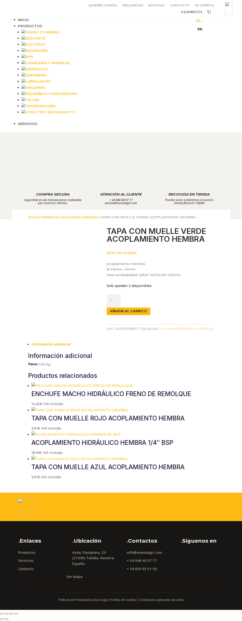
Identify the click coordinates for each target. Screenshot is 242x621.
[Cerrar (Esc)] (16, 613)
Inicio (23, 20)
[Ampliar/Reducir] (2, 613)
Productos (30, 26)
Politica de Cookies (124, 600)
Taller (32, 100)
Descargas (132, 5)
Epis (29, 56)
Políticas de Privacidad (74, 600)
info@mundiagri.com (144, 552)
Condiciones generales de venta (161, 600)
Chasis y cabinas (42, 32)
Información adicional (51, 344)
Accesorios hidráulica (80, 217)
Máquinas (35, 87)
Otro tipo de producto (50, 112)
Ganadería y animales (47, 63)
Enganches (36, 50)
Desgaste (35, 38)
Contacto (180, 5)
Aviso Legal (100, 600)
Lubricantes (38, 81)
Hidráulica (36, 69)
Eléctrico (35, 44)
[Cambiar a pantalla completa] (7, 613)
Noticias (156, 5)
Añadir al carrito (128, 311)
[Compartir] (11, 613)
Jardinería (36, 75)
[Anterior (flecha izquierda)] (2, 619)
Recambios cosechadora (51, 93)
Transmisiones (40, 106)
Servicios (28, 123)
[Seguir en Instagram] (171, 20)
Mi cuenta (204, 5)
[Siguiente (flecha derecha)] (7, 619)
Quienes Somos (102, 5)
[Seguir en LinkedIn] (180, 20)
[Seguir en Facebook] (161, 20)
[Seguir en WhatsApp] (190, 20)
